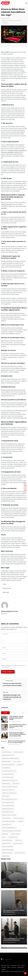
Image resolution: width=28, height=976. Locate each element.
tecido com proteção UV (7, 846)
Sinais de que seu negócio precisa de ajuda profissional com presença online (17, 734)
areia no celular (16, 761)
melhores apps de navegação (8, 821)
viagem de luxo (5, 856)
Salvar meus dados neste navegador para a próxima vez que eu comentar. (14, 666)
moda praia (20, 821)
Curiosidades (13, 965)
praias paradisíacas (6, 824)
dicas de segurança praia (7, 802)
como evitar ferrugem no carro (9, 770)
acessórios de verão (18, 752)
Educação (4, 967)
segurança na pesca (17, 843)
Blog (19, 965)
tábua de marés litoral (20, 852)
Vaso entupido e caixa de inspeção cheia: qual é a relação (16, 718)
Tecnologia (13, 967)
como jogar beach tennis (7, 774)
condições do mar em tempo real (9, 780)
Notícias (3, 969)
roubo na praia (18, 840)
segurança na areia (6, 843)
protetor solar (5, 833)
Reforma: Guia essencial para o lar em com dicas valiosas (16, 741)
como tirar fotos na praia (7, 777)
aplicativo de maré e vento (8, 755)
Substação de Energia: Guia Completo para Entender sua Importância (12, 697)
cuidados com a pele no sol (8, 789)
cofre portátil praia (6, 767)
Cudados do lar (20, 967)
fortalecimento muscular (7, 811)
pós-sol (4, 837)
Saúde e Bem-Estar (5, 965)
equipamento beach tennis (8, 808)
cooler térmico (16, 783)
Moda (8, 967)
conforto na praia (6, 783)
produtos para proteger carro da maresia (11, 830)
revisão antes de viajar (7, 840)
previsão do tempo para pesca (9, 827)
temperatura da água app (7, 849)
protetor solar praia (15, 833)
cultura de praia (5, 796)
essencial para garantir (6, 204)
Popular (14, 712)
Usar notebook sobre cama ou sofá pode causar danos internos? (17, 726)
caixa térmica (20, 764)
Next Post (5, 692)
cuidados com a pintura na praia (9, 793)
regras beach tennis (12, 837)
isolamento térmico (6, 818)
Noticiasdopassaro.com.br (9, 611)
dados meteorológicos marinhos (9, 799)
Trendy (22, 712)
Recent (5, 712)
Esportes (23, 965)
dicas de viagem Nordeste (8, 805)
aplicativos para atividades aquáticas (10, 758)
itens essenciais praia (18, 818)
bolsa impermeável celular (8, 764)
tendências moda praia (7, 852)
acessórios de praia (6, 752)
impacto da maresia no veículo (9, 815)
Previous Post (9, 680)
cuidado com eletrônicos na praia (9, 786)
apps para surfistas (6, 761)
